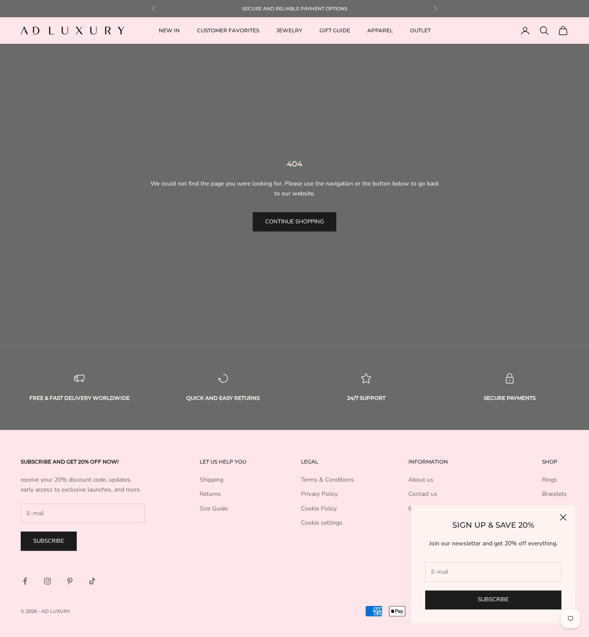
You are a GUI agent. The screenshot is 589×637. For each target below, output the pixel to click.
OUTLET (420, 30)
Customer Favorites (228, 30)
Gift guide (335, 30)
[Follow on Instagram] (47, 581)
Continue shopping (294, 222)
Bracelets (554, 494)
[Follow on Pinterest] (70, 581)
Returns (210, 494)
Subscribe (493, 599)
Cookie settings (321, 523)
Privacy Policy (319, 494)
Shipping (211, 480)
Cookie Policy (319, 508)
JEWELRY (289, 30)
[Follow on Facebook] (25, 581)
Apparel (380, 30)
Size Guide (214, 508)
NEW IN (169, 30)
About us (420, 480)
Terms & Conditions (327, 480)
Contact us (422, 494)
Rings (549, 480)
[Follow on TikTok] (92, 581)
